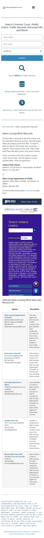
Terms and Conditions (16, 534)
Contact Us (35, 532)
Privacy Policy (30, 534)
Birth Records (8, 127)
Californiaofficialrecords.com (13, 532)
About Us (27, 532)
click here (29, 190)
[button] (33, 7)
